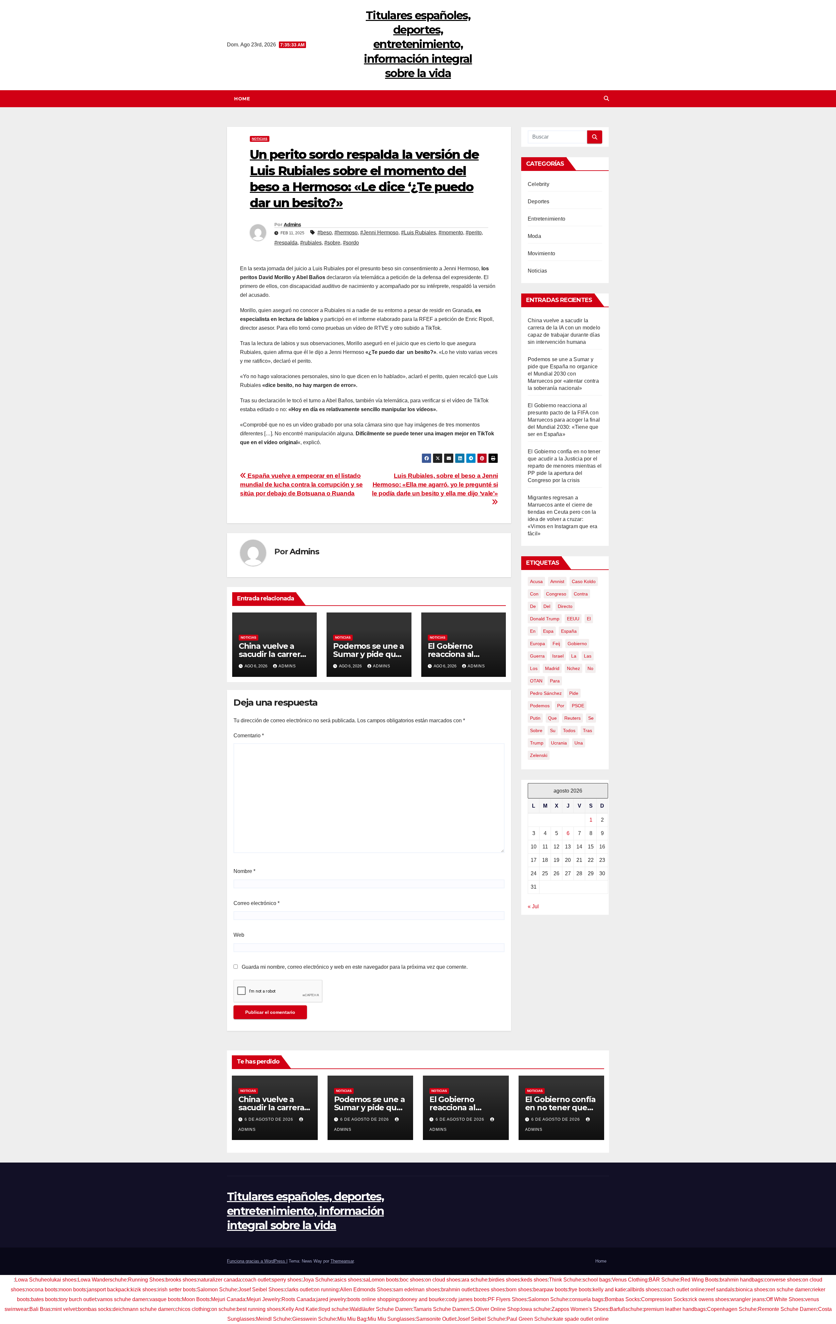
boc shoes (412, 1279)
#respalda (285, 242)
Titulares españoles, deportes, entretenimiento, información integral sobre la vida (418, 44)
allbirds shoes (643, 1289)
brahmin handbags (741, 1279)
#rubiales (311, 242)
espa (548, 631)
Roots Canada (298, 1299)
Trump (536, 743)
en (533, 631)
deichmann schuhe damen (143, 1309)
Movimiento (541, 253)
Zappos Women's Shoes (580, 1309)
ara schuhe (475, 1279)
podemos (540, 705)
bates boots (44, 1299)
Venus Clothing (630, 1279)
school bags (597, 1279)
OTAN (536, 680)
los (534, 668)
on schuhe (223, 1309)
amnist (557, 581)
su (552, 730)
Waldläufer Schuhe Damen (381, 1309)
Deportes (539, 201)
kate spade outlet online (581, 1319)
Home (242, 99)
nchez (573, 668)
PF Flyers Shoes (507, 1299)
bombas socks (94, 1309)
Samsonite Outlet (436, 1319)
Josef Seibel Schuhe (481, 1319)
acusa (536, 581)
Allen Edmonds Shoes (366, 1289)
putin (535, 718)
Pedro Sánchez (546, 693)
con (534, 593)
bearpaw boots (550, 1289)
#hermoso (346, 232)
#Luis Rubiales (418, 232)
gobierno (577, 643)
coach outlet (256, 1279)
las (587, 656)
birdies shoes (504, 1279)
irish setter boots (177, 1289)
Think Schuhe (565, 1279)
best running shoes (259, 1309)
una (578, 743)
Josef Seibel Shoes (260, 1289)
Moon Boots (196, 1299)
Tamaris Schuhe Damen (441, 1309)
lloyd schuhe (333, 1309)
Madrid (552, 668)
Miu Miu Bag (351, 1319)
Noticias (259, 139)
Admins (292, 224)
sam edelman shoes (416, 1289)
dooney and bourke (422, 1299)
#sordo (351, 242)
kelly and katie (609, 1289)
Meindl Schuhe (273, 1319)
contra (581, 593)
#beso (324, 232)
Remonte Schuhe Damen (787, 1309)
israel (558, 656)
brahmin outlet (457, 1289)
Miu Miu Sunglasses (391, 1319)
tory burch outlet (77, 1299)
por (560, 705)
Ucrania (559, 743)
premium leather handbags (675, 1309)
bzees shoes (490, 1289)
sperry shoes (286, 1279)
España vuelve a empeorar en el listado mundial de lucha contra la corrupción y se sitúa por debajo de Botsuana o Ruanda (301, 484)
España (569, 631)
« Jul (533, 906)
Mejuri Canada (228, 1299)
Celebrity (538, 184)
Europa (537, 643)
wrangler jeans (748, 1299)
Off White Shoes (785, 1299)
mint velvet (64, 1309)
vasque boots (165, 1299)
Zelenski (538, 755)
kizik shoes (143, 1289)
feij (556, 643)
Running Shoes (146, 1279)
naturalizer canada (219, 1279)
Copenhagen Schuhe (732, 1309)
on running (326, 1289)
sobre (536, 730)
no (590, 668)
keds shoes (534, 1279)
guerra (537, 656)
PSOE (578, 705)
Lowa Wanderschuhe (102, 1279)
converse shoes (782, 1279)
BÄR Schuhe (664, 1279)
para (555, 680)
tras (587, 730)
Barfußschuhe (626, 1309)
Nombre (244, 871)
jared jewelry (331, 1299)
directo (565, 606)
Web (238, 935)
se (591, 718)
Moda (534, 236)
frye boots (580, 1289)
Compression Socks (664, 1299)
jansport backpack (108, 1289)
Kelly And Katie (300, 1309)
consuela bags (586, 1299)
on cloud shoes (442, 1279)
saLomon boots (381, 1279)
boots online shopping (373, 1299)
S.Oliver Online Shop (495, 1309)
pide (573, 693)
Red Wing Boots (699, 1279)
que (552, 718)
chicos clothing (192, 1309)
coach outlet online (683, 1289)
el (589, 618)
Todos (569, 730)
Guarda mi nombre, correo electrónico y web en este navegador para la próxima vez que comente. (355, 967)
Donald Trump (544, 618)
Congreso (556, 593)
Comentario (248, 735)
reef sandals (720, 1289)
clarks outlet (299, 1289)
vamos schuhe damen (122, 1299)
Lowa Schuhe (31, 1279)
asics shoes (348, 1279)
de (533, 606)
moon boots (72, 1289)
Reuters (572, 718)
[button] (606, 98)
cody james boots (466, 1299)
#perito (474, 232)
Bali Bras (40, 1309)
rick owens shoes (709, 1299)
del (546, 606)
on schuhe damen (790, 1289)
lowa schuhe (535, 1309)
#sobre (332, 242)
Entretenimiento (546, 219)
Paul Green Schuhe (529, 1319)
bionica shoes (752, 1289)
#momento (451, 232)
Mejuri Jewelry (263, 1299)
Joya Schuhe (318, 1279)
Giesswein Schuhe (314, 1319)
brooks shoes (181, 1279)
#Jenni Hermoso (379, 232)
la (573, 656)
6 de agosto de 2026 (270, 1119)
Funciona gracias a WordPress (256, 1261)
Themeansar (342, 1261)
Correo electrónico (256, 903)
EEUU (573, 618)
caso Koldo (584, 581)
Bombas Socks (622, 1299)
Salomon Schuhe (217, 1289)
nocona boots (41, 1289)
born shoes (519, 1289)
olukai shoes (61, 1279)
